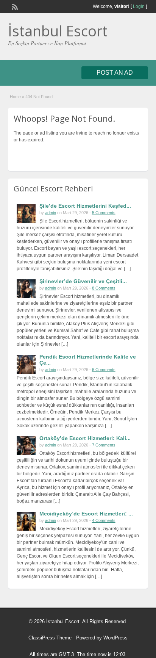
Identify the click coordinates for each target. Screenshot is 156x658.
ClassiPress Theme (50, 638)
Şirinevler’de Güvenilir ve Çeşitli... (83, 281)
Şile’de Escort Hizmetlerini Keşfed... (85, 206)
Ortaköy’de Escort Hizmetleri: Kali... (85, 438)
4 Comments (103, 520)
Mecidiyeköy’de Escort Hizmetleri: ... (86, 514)
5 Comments (103, 212)
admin (50, 212)
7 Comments (103, 445)
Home (15, 96)
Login (139, 6)
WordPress (115, 638)
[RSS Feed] (14, 6)
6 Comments (103, 369)
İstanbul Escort (58, 31)
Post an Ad (115, 72)
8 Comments (103, 288)
